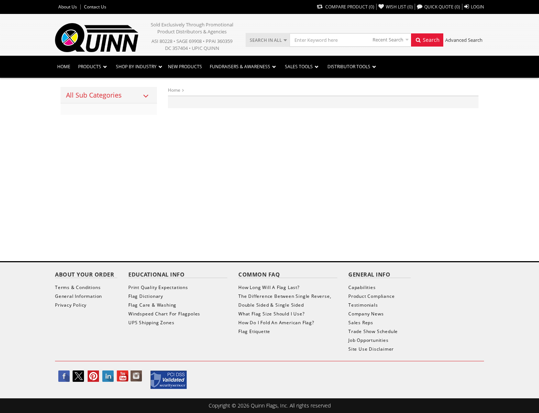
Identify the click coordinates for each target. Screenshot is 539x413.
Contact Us (95, 7)
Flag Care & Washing (152, 305)
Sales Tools (299, 66)
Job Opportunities (368, 340)
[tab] (108, 95)
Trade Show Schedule (373, 331)
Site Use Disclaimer (371, 349)
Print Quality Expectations (158, 287)
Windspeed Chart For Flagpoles (164, 314)
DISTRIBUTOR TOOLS (348, 66)
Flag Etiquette (254, 331)
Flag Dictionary (145, 296)
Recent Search (388, 39)
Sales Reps (360, 322)
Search (430, 39)
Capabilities (362, 287)
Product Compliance (371, 296)
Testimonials (363, 305)
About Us (67, 7)
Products (89, 66)
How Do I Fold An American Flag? (276, 322)
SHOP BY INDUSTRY (136, 66)
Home (63, 66)
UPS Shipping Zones (151, 322)
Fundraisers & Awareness (240, 66)
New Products (185, 66)
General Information (78, 296)
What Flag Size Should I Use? (271, 314)
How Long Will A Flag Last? (269, 287)
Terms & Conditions (77, 287)
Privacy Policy (71, 305)
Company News (366, 314)
